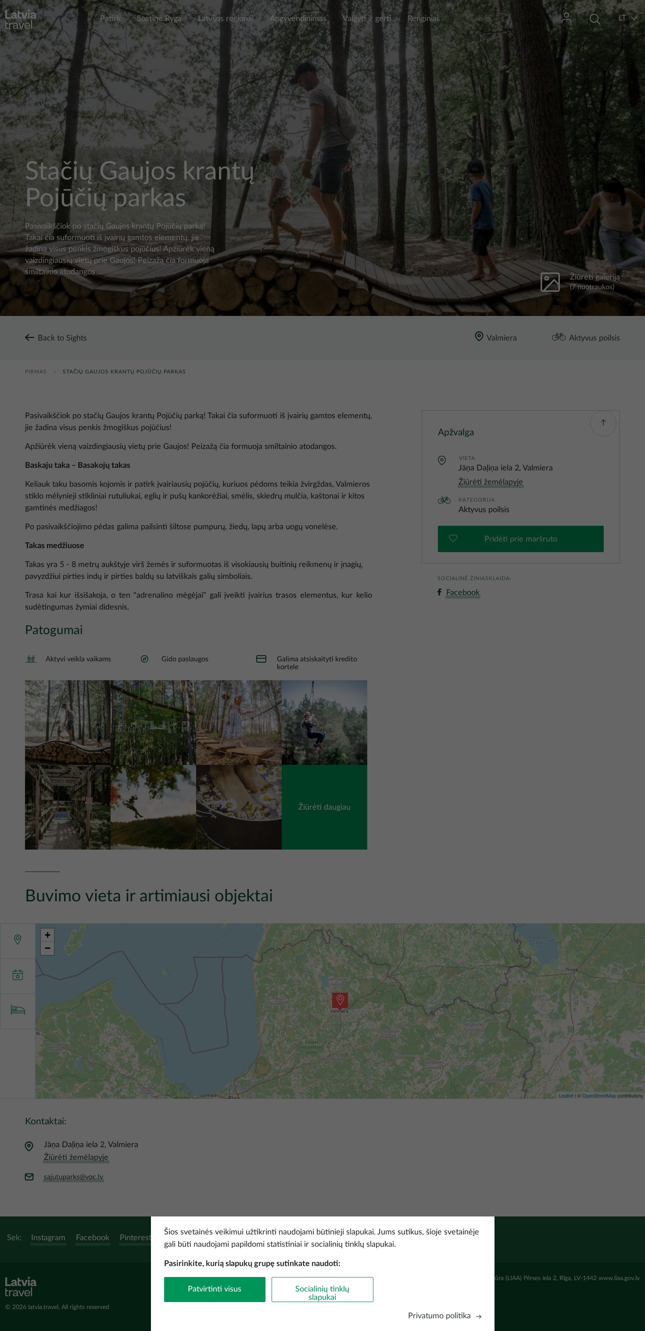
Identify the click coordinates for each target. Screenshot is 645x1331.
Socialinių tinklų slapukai (322, 1293)
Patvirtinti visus (214, 1289)
